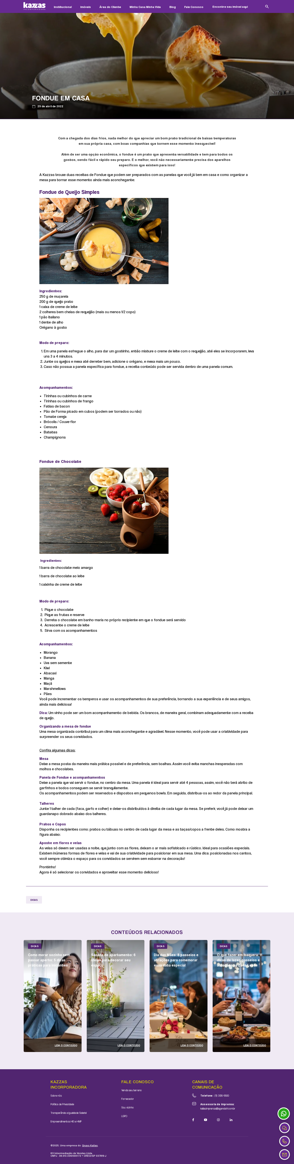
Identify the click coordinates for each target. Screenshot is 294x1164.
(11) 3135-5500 (214, 1095)
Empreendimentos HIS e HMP (66, 1121)
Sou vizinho (127, 1107)
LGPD (124, 1116)
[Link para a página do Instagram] (218, 1119)
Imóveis (85, 7)
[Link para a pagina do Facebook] (193, 1119)
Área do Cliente (110, 7)
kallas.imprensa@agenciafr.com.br (217, 1106)
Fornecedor (127, 1098)
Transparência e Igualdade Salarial (69, 1112)
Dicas (34, 899)
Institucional (63, 7)
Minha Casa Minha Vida (145, 7)
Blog (172, 7)
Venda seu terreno (131, 1090)
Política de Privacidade (62, 1104)
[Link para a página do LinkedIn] (231, 1119)
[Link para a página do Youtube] (205, 1119)
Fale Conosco (193, 7)
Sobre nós (56, 1095)
